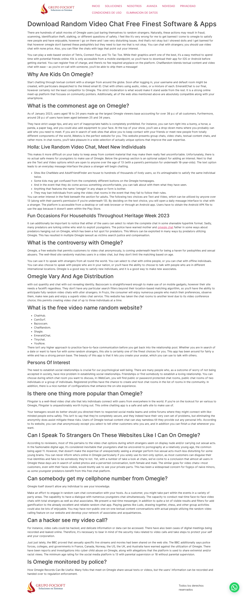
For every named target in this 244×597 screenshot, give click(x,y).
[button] (234, 587)
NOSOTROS (134, 6)
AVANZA (152, 6)
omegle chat (165, 227)
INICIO (96, 6)
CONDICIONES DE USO (107, 12)
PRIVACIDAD (188, 6)
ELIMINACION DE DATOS (142, 12)
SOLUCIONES (113, 6)
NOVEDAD (168, 6)
